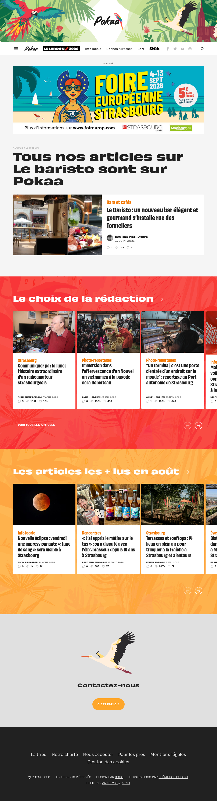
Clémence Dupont (173, 777)
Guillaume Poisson (30, 397)
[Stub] (154, 48)
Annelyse (110, 783)
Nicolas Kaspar (28, 562)
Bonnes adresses (119, 49)
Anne (85, 397)
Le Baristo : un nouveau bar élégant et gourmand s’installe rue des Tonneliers (152, 217)
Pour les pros (131, 754)
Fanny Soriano (155, 562)
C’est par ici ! (108, 704)
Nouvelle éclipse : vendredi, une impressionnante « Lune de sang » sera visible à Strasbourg (44, 546)
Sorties (143, 49)
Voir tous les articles (36, 425)
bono (119, 777)
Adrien (96, 397)
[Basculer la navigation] (16, 48)
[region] (93, 48)
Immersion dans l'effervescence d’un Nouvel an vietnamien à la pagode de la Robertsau (108, 373)
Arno (126, 783)
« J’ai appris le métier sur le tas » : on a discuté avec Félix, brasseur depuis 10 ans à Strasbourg (108, 546)
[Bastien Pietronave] (110, 238)
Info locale (93, 49)
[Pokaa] (108, 21)
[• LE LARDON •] (61, 48)
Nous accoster (98, 754)
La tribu (39, 754)
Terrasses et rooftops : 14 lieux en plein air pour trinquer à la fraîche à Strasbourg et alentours (169, 546)
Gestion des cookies (108, 761)
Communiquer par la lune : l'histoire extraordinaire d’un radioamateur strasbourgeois (42, 373)
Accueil (18, 147)
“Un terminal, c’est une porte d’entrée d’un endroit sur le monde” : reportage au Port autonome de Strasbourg (172, 373)
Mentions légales (168, 754)
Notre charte (65, 754)
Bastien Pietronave (131, 236)
